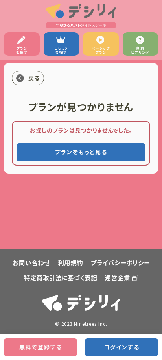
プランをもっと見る (81, 152)
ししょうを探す (61, 50)
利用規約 (70, 262)
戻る (34, 78)
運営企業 (117, 277)
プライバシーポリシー (120, 262)
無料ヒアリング (140, 50)
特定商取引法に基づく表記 (60, 277)
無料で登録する (40, 347)
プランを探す (22, 50)
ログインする (122, 347)
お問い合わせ (31, 262)
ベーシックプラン (101, 50)
